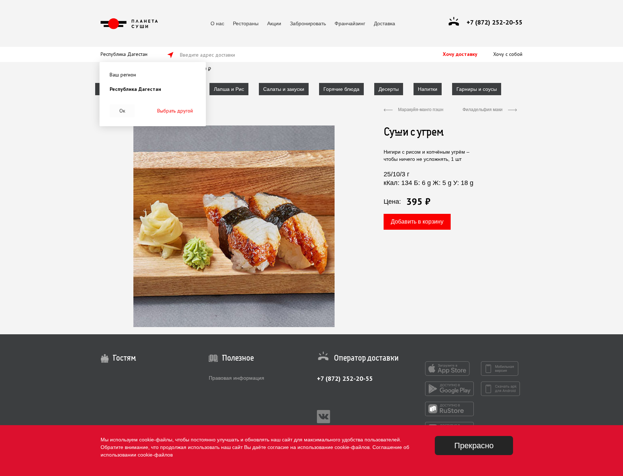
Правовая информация (236, 378)
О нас (217, 23)
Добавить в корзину (417, 222)
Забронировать (308, 23)
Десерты (389, 89)
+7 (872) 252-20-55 (345, 378)
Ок (122, 110)
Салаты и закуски (283, 89)
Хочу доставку (460, 54)
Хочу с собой (507, 54)
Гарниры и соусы (476, 89)
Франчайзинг (350, 23)
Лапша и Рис (229, 89)
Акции (274, 23)
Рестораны (246, 23)
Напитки (427, 89)
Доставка (384, 23)
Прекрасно (474, 445)
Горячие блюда (341, 89)
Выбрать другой (175, 110)
